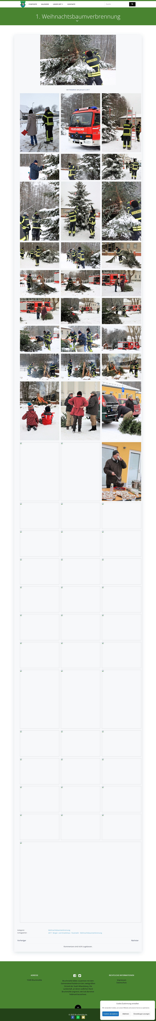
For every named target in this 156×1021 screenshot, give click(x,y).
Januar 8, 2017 (84, 90)
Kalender (45, 4)
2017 (50, 933)
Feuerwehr (75, 933)
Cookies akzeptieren (110, 1014)
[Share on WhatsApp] (78, 1017)
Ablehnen (125, 1014)
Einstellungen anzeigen (142, 1014)
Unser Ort (57, 4)
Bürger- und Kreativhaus (61, 933)
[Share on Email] (83, 1017)
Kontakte (71, 4)
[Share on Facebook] (72, 1017)
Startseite (33, 4)
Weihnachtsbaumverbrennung (59, 930)
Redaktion (72, 90)
